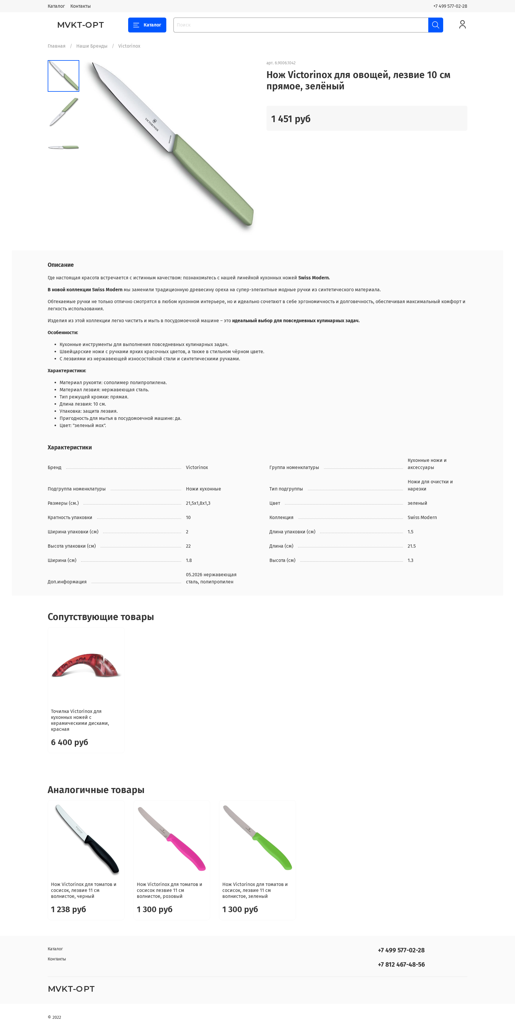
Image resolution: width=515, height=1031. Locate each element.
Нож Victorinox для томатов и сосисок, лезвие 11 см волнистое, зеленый (255, 890)
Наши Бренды (92, 46)
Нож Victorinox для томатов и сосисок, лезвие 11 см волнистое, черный (84, 890)
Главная (57, 46)
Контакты (80, 6)
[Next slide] (245, 148)
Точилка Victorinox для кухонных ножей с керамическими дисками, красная (80, 720)
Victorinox (129, 46)
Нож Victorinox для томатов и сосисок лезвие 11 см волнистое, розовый (169, 890)
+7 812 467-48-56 (401, 964)
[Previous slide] (94, 148)
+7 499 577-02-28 (450, 6)
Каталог (56, 6)
